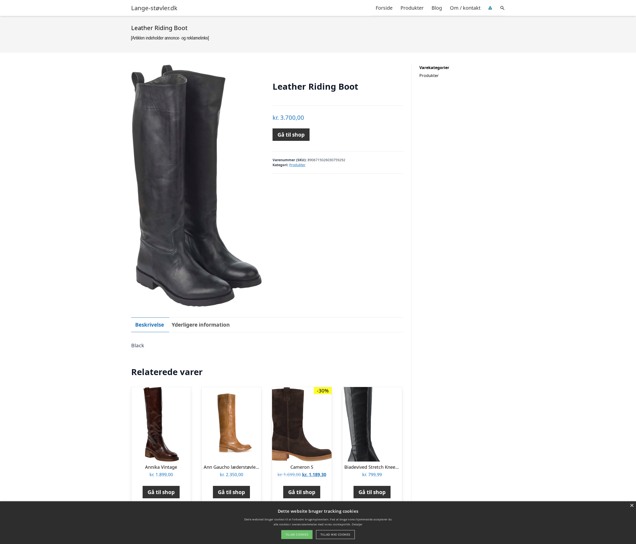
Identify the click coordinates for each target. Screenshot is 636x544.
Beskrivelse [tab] (149, 324)
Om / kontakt (465, 7)
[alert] (318, 522)
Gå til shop (291, 134)
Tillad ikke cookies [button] (335, 534)
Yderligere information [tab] (201, 324)
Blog (437, 7)
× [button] (632, 505)
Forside (384, 7)
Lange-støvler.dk (154, 8)
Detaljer (357, 524)
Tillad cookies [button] (296, 534)
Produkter (412, 7)
